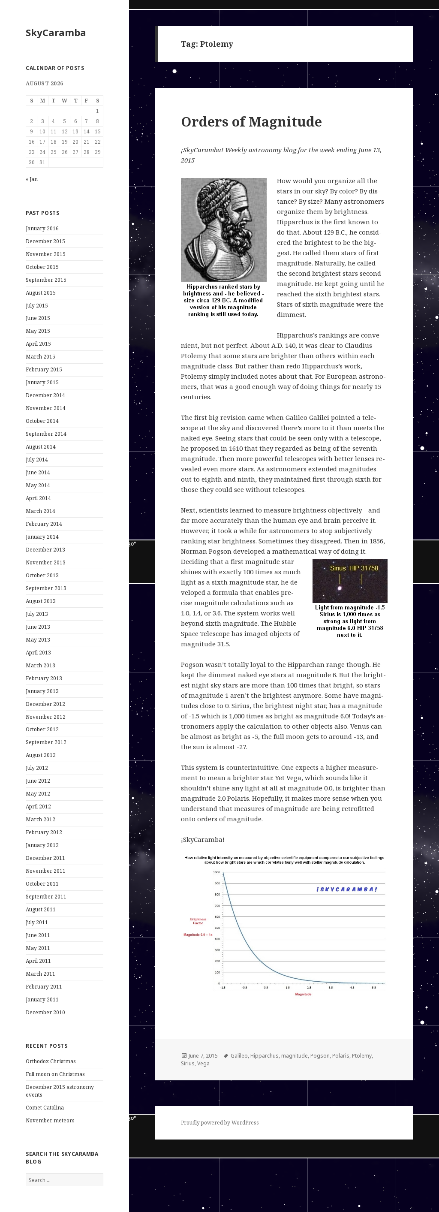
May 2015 (38, 331)
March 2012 (40, 819)
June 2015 (38, 318)
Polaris (340, 1055)
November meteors (50, 1120)
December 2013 (45, 549)
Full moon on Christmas (55, 1074)
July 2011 (37, 922)
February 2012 (44, 832)
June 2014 (38, 472)
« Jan (32, 179)
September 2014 (46, 433)
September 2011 (46, 896)
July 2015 (37, 305)
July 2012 (37, 768)
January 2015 (42, 382)
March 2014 (40, 511)
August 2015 (41, 292)
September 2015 (46, 279)
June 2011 (38, 935)
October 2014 (42, 421)
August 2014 (41, 446)
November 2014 (46, 408)
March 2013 (40, 665)
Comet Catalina (45, 1107)
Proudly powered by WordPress (220, 1122)
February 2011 (44, 986)
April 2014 (38, 498)
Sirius (188, 1063)
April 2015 (38, 343)
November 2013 (46, 562)
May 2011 (38, 948)
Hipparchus (264, 1055)
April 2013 (38, 652)
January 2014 (42, 536)
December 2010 (45, 1012)
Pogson (320, 1055)
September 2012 (46, 742)
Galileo (239, 1055)
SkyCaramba (56, 32)
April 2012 (38, 806)
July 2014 (37, 459)
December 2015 (45, 241)
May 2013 (38, 639)
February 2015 (44, 369)
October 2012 (42, 729)
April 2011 (38, 961)
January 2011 (42, 999)
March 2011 (40, 973)
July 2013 (37, 614)
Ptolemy (362, 1055)
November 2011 (46, 870)
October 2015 (42, 267)
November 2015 (46, 254)
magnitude (294, 1055)
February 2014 (44, 524)
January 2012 (42, 845)
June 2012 (38, 780)
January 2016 (42, 228)
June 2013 (38, 626)
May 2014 (38, 485)
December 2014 (45, 395)
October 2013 (42, 575)
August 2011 (41, 909)
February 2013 (44, 678)
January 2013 (42, 691)
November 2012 (46, 717)
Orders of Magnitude (251, 121)
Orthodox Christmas (51, 1061)
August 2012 (41, 755)
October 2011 (42, 883)
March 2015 (40, 356)
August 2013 (41, 601)
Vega (203, 1063)
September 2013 (46, 588)
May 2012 (38, 793)
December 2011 (45, 858)
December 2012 (45, 704)
